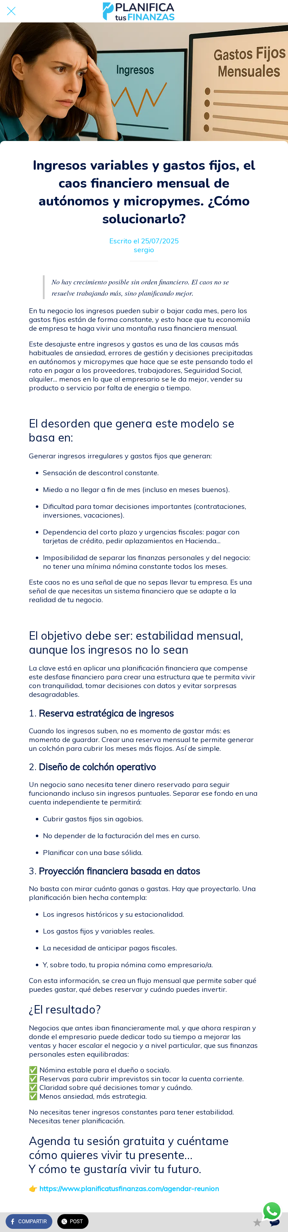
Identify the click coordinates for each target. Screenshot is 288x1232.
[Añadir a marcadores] (257, 1222)
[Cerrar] (11, 11)
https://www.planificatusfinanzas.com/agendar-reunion (129, 1188)
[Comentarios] (274, 1222)
